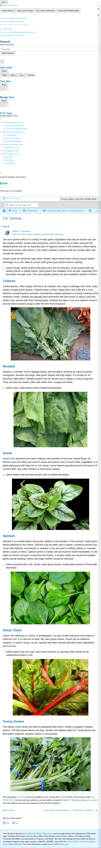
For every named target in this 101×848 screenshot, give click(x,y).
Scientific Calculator (13, 141)
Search (7, 205)
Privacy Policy (72, 841)
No (17, 823)
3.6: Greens (21, 797)
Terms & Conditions (87, 841)
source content (91, 800)
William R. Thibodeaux (21, 231)
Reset (4, 71)
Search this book (7, 45)
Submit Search (8, 53)
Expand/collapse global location (96, 210)
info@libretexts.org (60, 844)
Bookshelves (32, 211)
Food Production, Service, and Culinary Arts (65, 211)
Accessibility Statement (12, 844)
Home (15, 211)
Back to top (7, 810)
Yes (7, 823)
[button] (9, 160)
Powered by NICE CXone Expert (40, 833)
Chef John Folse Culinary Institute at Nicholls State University (37, 234)
